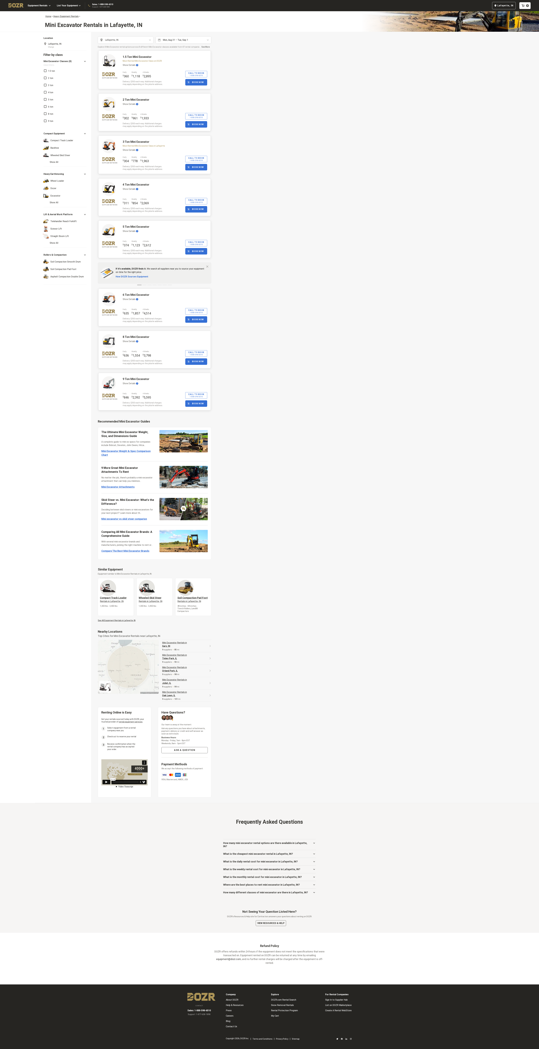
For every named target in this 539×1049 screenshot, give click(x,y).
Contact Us (231, 1026)
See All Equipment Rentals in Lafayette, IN (116, 620)
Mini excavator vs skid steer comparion (124, 518)
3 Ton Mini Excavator (136, 141)
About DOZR (232, 999)
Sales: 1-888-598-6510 (102, 4)
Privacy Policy (282, 1039)
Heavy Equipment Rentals (66, 16)
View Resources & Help (271, 923)
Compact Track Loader (113, 599)
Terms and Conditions (262, 1039)
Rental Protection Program (284, 1010)
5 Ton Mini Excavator (136, 226)
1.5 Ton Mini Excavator (137, 57)
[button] (65, 63)
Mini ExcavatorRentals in (174, 644)
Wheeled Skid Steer (150, 599)
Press (229, 1010)
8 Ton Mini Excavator (136, 337)
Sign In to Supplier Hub (336, 999)
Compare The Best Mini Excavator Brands (125, 550)
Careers (229, 1015)
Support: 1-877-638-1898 (100, 7)
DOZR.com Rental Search (283, 999)
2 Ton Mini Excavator (136, 99)
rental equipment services (130, 722)
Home (48, 16)
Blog (228, 1021)
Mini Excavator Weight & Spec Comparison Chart (126, 453)
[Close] (207, 266)
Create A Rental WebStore (338, 1010)
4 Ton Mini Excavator (136, 184)
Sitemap (296, 1039)
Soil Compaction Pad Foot (192, 599)
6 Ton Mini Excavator (136, 294)
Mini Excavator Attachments (118, 486)
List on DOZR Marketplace (338, 1005)
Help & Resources (235, 1005)
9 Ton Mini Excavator (136, 379)
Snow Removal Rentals (282, 1005)
